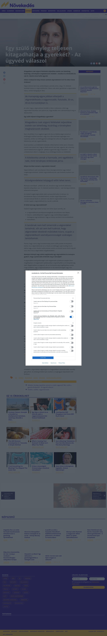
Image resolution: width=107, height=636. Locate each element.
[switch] (71, 301)
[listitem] (53, 298)
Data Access (53, 362)
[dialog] (53, 318)
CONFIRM (43, 357)
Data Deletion (45, 362)
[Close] (78, 273)
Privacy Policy (62, 362)
